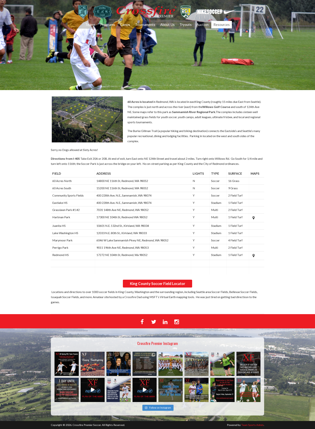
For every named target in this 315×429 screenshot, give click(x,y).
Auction (203, 24)
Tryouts (186, 24)
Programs (107, 24)
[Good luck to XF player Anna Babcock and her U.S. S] (222, 364)
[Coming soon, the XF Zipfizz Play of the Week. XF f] (170, 390)
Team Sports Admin (252, 424)
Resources (221, 24)
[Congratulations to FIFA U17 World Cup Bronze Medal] (118, 364)
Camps (125, 24)
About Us (167, 24)
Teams (90, 24)
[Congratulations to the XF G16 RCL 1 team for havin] (93, 390)
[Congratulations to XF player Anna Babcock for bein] (118, 390)
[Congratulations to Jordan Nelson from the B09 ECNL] (145, 390)
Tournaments (145, 24)
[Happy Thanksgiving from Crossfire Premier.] (93, 364)
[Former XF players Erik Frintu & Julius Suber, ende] (196, 390)
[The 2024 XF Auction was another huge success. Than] (248, 364)
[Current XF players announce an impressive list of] (145, 364)
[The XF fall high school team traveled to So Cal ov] (196, 364)
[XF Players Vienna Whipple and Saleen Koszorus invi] (248, 390)
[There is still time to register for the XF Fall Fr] (222, 390)
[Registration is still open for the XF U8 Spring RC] (67, 364)
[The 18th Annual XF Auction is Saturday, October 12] (67, 390)
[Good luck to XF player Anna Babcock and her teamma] (170, 364)
